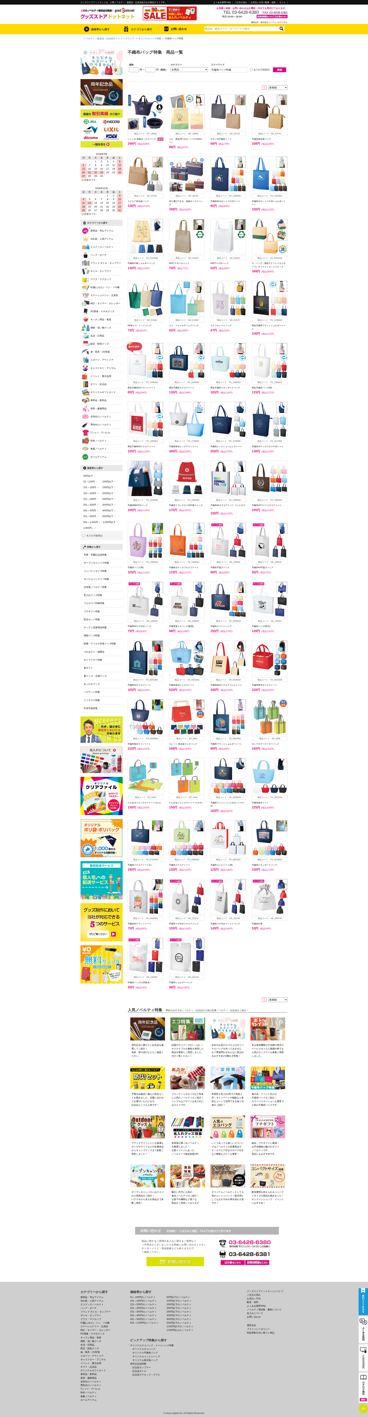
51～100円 (89, 481)
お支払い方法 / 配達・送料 (263, 2)
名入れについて (255, 1313)
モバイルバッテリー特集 (96, 579)
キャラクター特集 (93, 660)
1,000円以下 (109, 522)
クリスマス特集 (92, 700)
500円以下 (107, 516)
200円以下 (107, 493)
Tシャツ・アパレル (100, 432)
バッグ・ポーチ (98, 255)
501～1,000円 (90, 522)
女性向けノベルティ (100, 416)
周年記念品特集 (138, 1363)
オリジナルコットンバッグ (146, 1356)
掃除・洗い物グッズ (100, 327)
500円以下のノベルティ (179, 1322)
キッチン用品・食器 (100, 319)
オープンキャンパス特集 (96, 562)
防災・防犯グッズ (99, 343)
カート (282, 2)
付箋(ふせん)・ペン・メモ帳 (105, 287)
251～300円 (89, 504)
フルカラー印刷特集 (94, 603)
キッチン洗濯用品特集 (95, 627)
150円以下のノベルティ (179, 1304)
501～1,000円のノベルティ (144, 1322)
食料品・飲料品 (98, 400)
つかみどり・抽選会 (94, 651)
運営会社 (251, 1325)
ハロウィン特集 (92, 692)
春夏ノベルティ (98, 448)
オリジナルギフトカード (103, 392)
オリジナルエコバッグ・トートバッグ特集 (152, 1345)
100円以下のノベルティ (179, 1300)
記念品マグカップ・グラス (146, 1374)
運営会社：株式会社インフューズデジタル (269, 22)
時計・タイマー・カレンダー (105, 303)
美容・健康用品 (98, 408)
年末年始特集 (91, 708)
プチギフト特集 (92, 611)
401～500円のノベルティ (143, 1319)
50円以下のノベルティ (178, 1297)
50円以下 (88, 476)
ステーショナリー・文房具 (104, 295)
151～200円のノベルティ (143, 1304)
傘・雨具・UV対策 (100, 352)
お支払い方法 (254, 1298)
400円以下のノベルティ (179, 1319)
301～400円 (89, 510)
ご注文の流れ (240, 2)
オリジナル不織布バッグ (145, 1352)
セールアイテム (98, 457)
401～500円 (89, 516)
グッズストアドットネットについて (265, 1291)
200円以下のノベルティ (179, 1308)
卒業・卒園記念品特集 (95, 554)
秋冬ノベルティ (98, 440)
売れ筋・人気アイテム (101, 239)
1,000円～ (88, 528)
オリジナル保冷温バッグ (145, 1360)
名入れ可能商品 (262, 69)
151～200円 (89, 493)
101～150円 (89, 487)
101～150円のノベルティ (143, 1300)
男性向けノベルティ (100, 424)
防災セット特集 (92, 619)
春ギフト (88, 668)
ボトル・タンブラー (100, 271)
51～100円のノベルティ (142, 1297)
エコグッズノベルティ (101, 247)
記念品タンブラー (141, 1367)
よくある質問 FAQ (222, 2)
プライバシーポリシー (258, 1329)
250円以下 (107, 499)
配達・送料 (252, 1302)
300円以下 (107, 504)
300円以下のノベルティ (179, 1315)
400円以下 (107, 510)
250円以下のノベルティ (179, 1311)
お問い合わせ (179, 28)
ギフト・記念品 (98, 384)
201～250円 (89, 499)
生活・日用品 (97, 335)
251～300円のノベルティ (143, 1311)
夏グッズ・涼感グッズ (95, 676)
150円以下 (107, 487)
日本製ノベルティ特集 (95, 587)
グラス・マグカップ (100, 279)
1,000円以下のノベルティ (180, 1326)
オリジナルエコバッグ (143, 1349)
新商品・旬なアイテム (101, 230)
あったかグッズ (92, 684)
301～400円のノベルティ (143, 1315)
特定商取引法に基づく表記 (260, 1332)
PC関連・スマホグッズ (102, 311)
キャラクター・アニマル (103, 368)
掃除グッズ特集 (92, 635)
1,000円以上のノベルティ (180, 1330)
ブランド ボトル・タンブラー (105, 263)
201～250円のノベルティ (143, 1308)
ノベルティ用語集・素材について (264, 1309)
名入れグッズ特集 (93, 595)
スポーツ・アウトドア (101, 360)
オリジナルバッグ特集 (149, 38)
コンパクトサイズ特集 (95, 571)
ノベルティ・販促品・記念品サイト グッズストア (109, 38)
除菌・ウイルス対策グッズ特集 (100, 643)
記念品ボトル (139, 1371)
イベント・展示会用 (100, 376)
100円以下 (107, 481)
